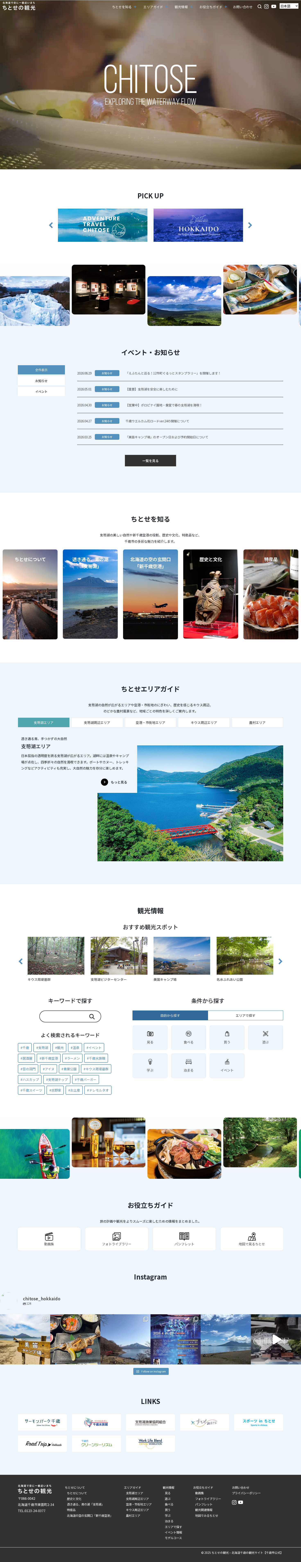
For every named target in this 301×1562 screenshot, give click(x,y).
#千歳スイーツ (31, 1090)
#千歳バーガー (85, 1079)
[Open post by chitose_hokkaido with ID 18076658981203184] (75, 1339)
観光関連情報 (203, 1510)
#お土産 (74, 1090)
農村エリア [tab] (257, 722)
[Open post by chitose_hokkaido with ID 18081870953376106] (226, 1339)
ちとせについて (75, 1487)
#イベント (94, 1047)
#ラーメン (72, 1058)
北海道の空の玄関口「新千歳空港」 (90, 1515)
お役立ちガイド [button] (210, 6)
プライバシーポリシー (246, 1493)
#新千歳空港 (49, 1058)
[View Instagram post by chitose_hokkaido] (46, 1359)
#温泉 (75, 1047)
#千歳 (24, 1047)
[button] (260, 5)
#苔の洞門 (28, 1068)
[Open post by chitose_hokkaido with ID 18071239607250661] (175, 1339)
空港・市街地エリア (139, 1504)
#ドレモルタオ (98, 1090)
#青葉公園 (69, 1068)
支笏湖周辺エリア (137, 1498)
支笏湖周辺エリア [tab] (97, 722)
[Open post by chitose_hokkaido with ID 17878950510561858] (125, 1339)
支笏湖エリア (134, 1493)
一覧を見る (150, 460)
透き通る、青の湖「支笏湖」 (85, 1504)
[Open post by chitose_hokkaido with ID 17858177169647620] (25, 1339)
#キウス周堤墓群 (96, 1068)
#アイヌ (48, 1068)
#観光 (59, 1047)
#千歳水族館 (96, 1058)
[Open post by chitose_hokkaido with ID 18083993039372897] (276, 1339)
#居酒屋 (26, 1058)
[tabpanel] (150, 796)
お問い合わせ (243, 6)
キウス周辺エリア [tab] (204, 722)
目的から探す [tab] (170, 1015)
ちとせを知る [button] (122, 6)
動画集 (199, 1493)
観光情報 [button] (181, 6)
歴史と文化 (74, 1498)
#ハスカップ (29, 1079)
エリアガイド (132, 1487)
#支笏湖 (42, 1047)
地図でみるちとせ (206, 1515)
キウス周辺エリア (137, 1510)
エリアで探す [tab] (245, 1015)
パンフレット (204, 1504)
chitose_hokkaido (25, 1318)
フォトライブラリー (208, 1498)
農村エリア (133, 1515)
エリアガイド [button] (153, 6)
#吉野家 (55, 1090)
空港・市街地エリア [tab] (150, 722)
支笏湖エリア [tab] (43, 722)
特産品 (71, 1510)
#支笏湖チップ (57, 1079)
